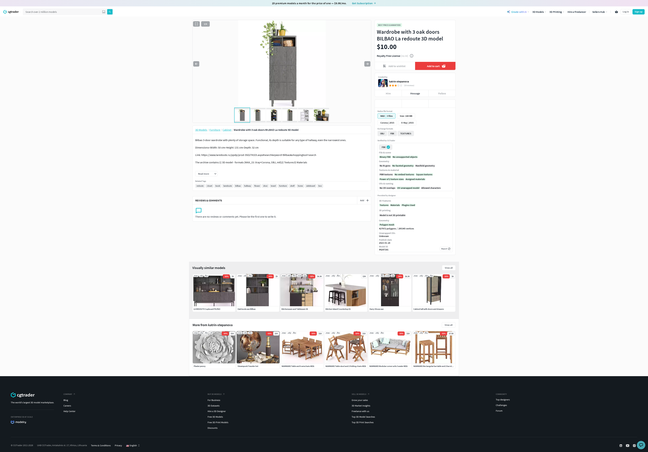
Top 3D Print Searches (363, 422)
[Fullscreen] (196, 24)
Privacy (118, 445)
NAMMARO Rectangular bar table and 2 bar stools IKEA (436, 366)
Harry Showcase (377, 309)
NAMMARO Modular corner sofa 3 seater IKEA (388, 366)
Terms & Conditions (101, 445)
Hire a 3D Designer (217, 411)
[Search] (110, 11)
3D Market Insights (361, 405)
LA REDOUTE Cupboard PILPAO (207, 309)
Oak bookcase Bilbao (247, 309)
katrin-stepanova (399, 81)
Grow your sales (360, 400)
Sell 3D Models (359, 394)
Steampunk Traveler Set (248, 366)
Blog (65, 400)
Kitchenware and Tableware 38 (294, 309)
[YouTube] (627, 445)
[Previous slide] (196, 64)
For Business (214, 400)
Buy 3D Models (215, 394)
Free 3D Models (215, 416)
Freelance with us (360, 411)
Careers (67, 405)
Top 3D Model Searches (363, 416)
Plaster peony (200, 366)
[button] (103, 11)
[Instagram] (634, 445)
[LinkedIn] (621, 445)
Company (67, 394)
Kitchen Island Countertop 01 (338, 309)
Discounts (213, 427)
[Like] (388, 104)
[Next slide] (367, 64)
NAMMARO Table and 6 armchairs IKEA (298, 366)
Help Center (69, 411)
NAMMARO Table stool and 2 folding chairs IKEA (346, 366)
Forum (499, 410)
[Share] (442, 104)
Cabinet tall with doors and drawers (428, 309)
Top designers (503, 399)
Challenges (501, 405)
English (131, 445)
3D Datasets (214, 405)
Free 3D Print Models (218, 422)
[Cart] (616, 11)
